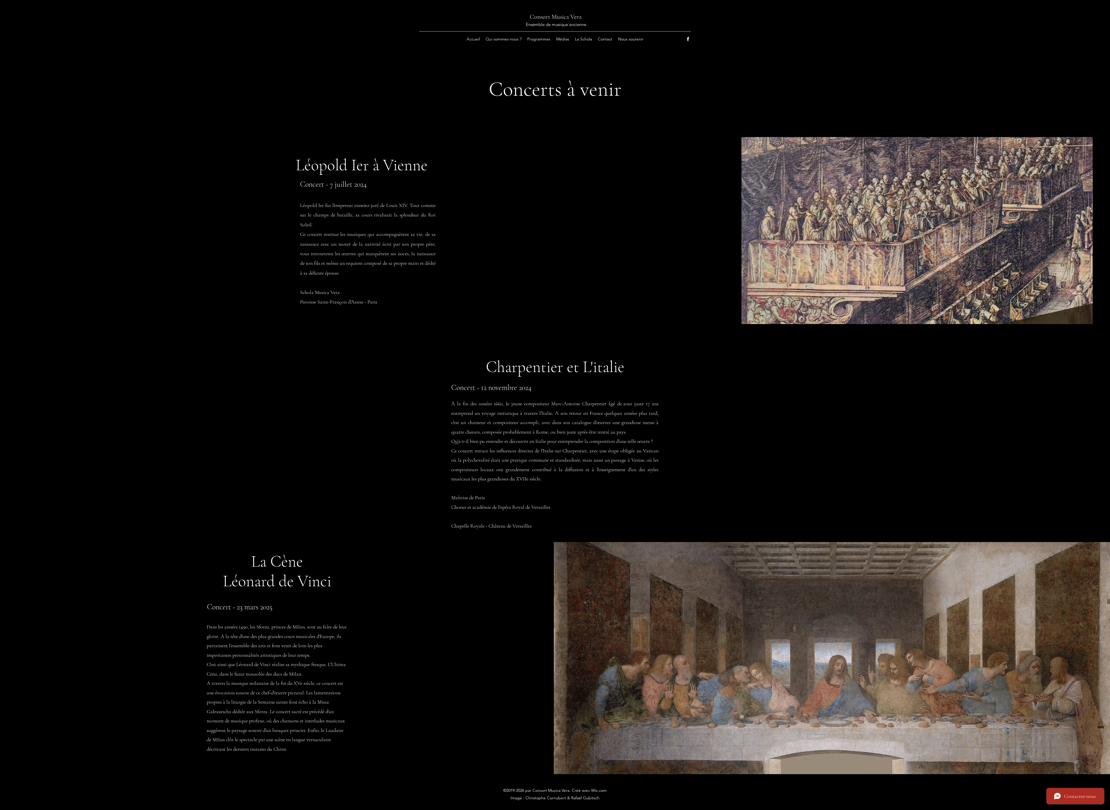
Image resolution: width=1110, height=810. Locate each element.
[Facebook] (688, 39)
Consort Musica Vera (556, 17)
